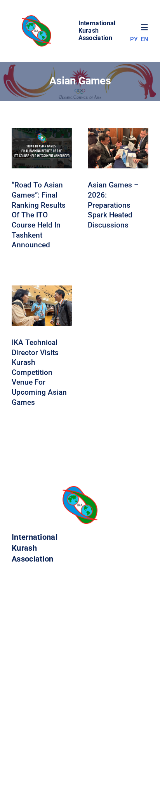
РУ (134, 39)
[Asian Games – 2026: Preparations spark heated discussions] (118, 133)
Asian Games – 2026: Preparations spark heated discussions (113, 204)
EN (144, 39)
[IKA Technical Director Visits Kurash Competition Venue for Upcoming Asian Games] (42, 290)
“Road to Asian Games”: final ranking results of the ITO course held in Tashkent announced (39, 214)
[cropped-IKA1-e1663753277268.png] (37, 17)
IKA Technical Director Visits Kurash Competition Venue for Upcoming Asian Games (39, 372)
